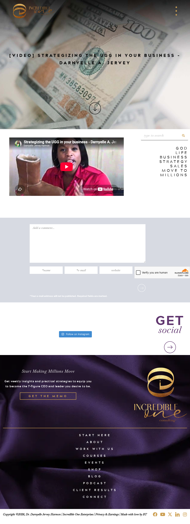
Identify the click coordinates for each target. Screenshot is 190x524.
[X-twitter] (170, 514)
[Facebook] (155, 514)
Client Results (95, 490)
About (95, 442)
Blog (95, 476)
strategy (173, 161)
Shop (95, 469)
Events (95, 462)
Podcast (95, 483)
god (182, 148)
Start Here (95, 435)
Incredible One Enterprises (78, 514)
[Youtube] (162, 514)
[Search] (183, 135)
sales (179, 166)
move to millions (174, 172)
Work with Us (95, 448)
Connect (95, 496)
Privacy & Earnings (107, 514)
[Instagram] (185, 514)
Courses (95, 455)
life (182, 152)
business (174, 157)
